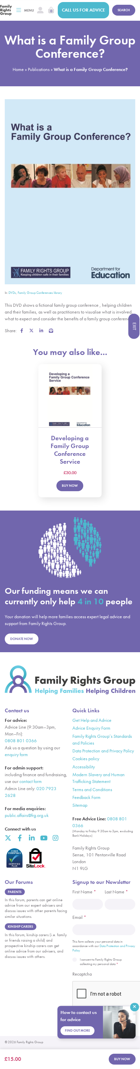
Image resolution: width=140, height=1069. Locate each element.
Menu (29, 10)
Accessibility (83, 767)
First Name (84, 892)
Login (40, 10)
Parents (14, 892)
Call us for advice (83, 10)
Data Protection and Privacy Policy (103, 751)
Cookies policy (85, 759)
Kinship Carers (20, 926)
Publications (39, 69)
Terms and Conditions (92, 789)
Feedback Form (86, 797)
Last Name (116, 892)
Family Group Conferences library (40, 293)
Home (18, 69)
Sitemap (79, 805)
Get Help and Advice (91, 720)
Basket (51, 10)
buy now (122, 1059)
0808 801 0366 (21, 741)
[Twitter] (8, 838)
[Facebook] (20, 838)
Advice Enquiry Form (91, 728)
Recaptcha (82, 974)
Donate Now (21, 639)
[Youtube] (43, 838)
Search (124, 10)
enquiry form (16, 755)
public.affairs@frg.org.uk (27, 815)
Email (79, 917)
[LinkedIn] (32, 838)
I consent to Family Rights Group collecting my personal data (101, 962)
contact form (30, 781)
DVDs (12, 293)
